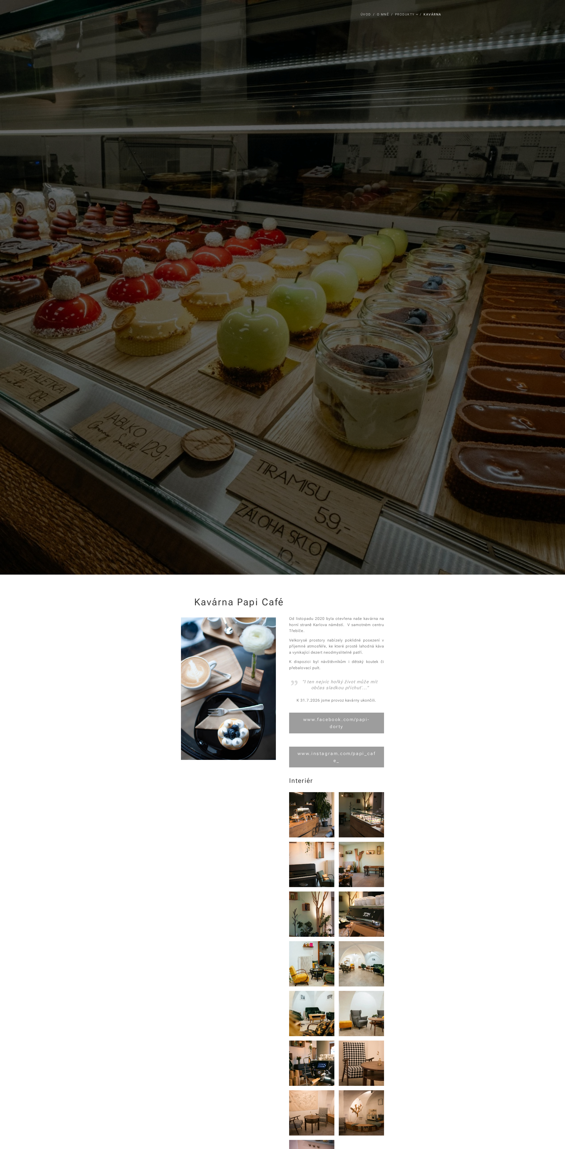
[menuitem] (367, 14)
